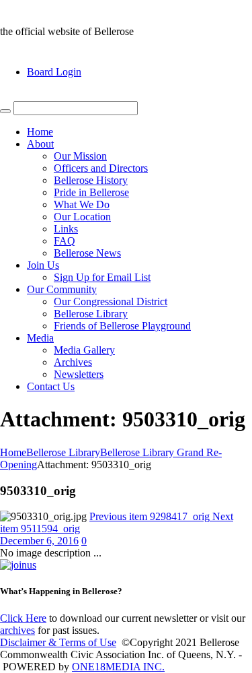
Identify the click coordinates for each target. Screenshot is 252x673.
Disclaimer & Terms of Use (58, 642)
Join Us (43, 265)
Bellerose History (91, 180)
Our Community (62, 289)
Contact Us (51, 386)
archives (17, 630)
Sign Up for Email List (102, 277)
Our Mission (80, 156)
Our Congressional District (110, 301)
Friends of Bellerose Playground (122, 325)
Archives (73, 362)
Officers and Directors (101, 168)
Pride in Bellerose (91, 192)
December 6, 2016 (39, 540)
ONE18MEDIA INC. (118, 666)
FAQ (64, 241)
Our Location (82, 216)
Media (40, 338)
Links (66, 228)
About (40, 144)
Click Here (23, 618)
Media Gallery (84, 350)
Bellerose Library (91, 313)
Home (40, 131)
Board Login (54, 71)
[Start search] (5, 111)
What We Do (82, 204)
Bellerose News (87, 253)
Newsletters (78, 374)
